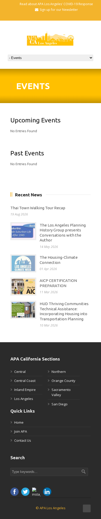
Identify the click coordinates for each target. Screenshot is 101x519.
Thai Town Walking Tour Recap (37, 208)
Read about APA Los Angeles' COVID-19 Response (56, 4)
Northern (59, 371)
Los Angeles (23, 398)
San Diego (60, 404)
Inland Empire (25, 389)
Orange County (63, 380)
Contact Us (22, 440)
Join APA (20, 431)
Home (19, 422)
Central (20, 371)
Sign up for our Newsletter (59, 9)
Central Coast (24, 380)
